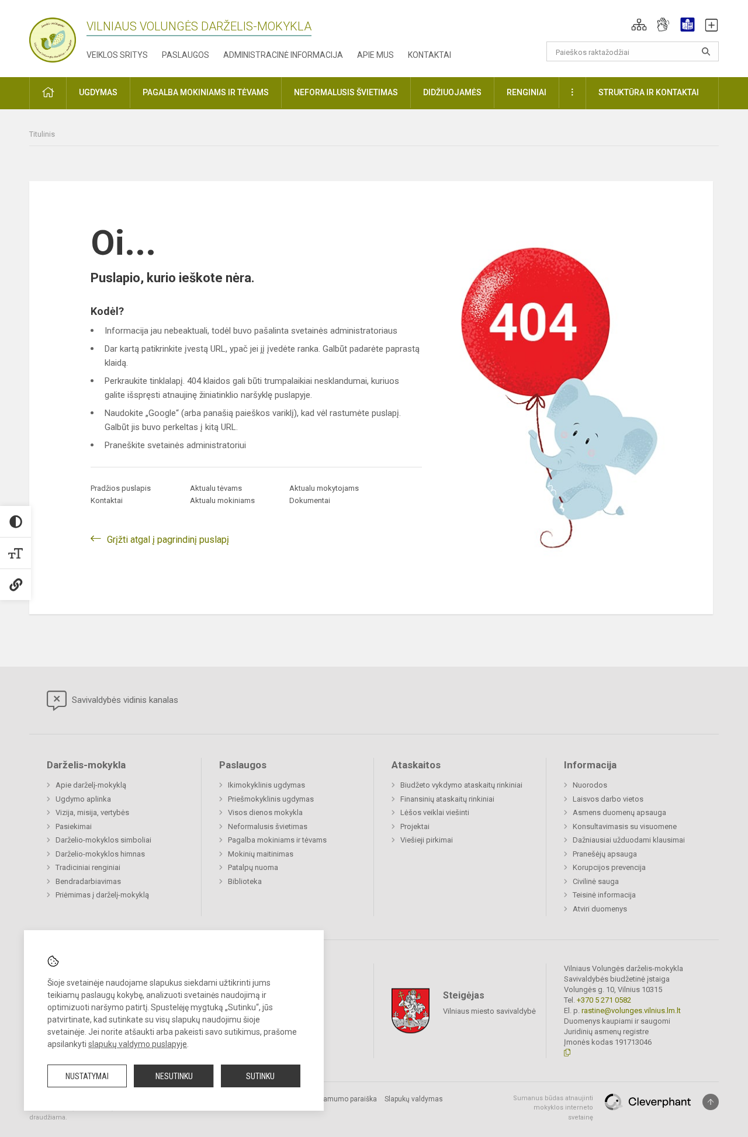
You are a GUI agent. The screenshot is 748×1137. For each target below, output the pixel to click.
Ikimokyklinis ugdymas (266, 785)
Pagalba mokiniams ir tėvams (277, 840)
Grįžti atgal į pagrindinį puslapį (168, 539)
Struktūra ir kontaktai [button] (648, 92)
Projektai (415, 826)
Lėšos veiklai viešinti (434, 812)
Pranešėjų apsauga (605, 854)
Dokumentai (309, 500)
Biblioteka (245, 881)
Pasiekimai (74, 826)
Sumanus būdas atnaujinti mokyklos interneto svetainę (553, 1107)
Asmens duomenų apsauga (619, 812)
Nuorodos (590, 785)
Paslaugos (185, 55)
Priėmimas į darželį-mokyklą (102, 894)
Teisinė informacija (604, 894)
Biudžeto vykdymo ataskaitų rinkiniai (461, 785)
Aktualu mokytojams (324, 488)
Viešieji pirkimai (426, 840)
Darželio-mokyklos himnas (100, 854)
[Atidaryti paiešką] (706, 51)
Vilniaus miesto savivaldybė (489, 1010)
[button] (639, 25)
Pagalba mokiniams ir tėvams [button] (206, 92)
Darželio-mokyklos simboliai (103, 840)
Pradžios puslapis (121, 488)
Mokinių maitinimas (260, 854)
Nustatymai (87, 1076)
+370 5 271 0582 (604, 1000)
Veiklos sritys (117, 55)
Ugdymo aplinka (83, 799)
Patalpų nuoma (253, 867)
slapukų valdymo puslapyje (137, 1044)
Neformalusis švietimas (267, 826)
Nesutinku (174, 1076)
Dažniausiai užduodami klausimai (629, 840)
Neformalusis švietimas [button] (346, 92)
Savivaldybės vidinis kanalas (124, 700)
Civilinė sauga (596, 881)
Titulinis (42, 134)
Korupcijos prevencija (609, 867)
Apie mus (375, 55)
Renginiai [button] (526, 92)
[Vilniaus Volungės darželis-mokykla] (52, 36)
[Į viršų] (710, 1102)
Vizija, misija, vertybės (92, 812)
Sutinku (260, 1076)
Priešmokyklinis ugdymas (271, 799)
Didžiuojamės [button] (452, 92)
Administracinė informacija (283, 55)
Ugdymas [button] (98, 92)
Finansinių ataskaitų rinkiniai (447, 799)
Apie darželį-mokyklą (91, 785)
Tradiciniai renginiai (88, 867)
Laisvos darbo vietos (608, 799)
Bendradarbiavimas (88, 881)
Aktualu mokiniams (222, 500)
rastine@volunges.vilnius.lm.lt (631, 1010)
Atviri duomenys (600, 908)
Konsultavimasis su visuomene (625, 826)
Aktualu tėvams (216, 488)
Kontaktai (429, 55)
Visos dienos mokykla (265, 812)
